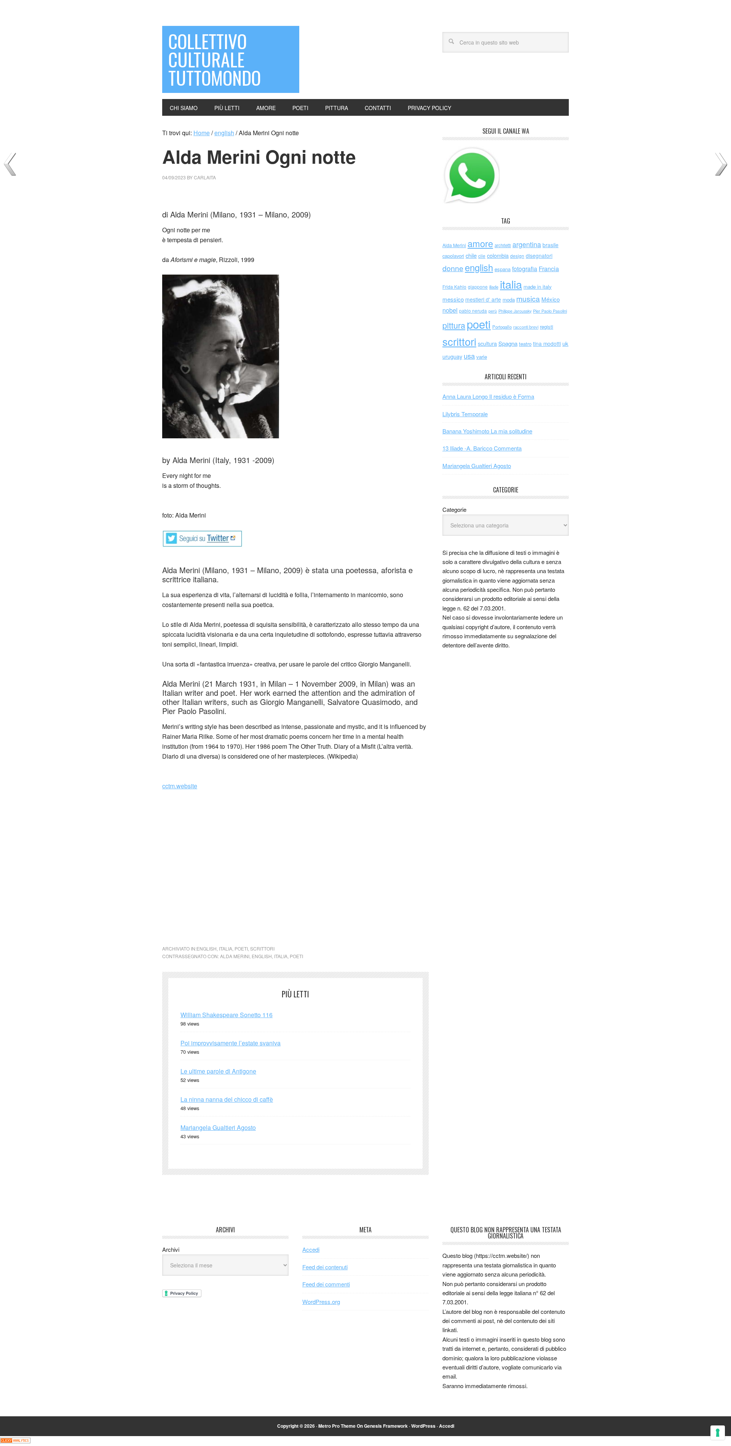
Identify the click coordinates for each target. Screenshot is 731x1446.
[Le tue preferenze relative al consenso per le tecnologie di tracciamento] (717, 1432)
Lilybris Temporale (465, 414)
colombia (498, 255)
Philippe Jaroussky (514, 311)
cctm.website (179, 785)
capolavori (453, 255)
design (517, 255)
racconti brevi (525, 327)
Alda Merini (234, 956)
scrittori (262, 948)
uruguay (452, 356)
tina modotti (547, 343)
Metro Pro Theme (337, 1425)
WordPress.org (321, 1301)
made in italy (538, 286)
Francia (549, 268)
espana (503, 269)
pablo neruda (473, 311)
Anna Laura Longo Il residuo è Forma (488, 396)
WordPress (423, 1425)
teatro (525, 343)
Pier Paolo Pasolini (550, 311)
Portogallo (502, 327)
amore (480, 243)
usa (469, 356)
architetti (503, 245)
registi (546, 326)
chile (471, 255)
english (206, 948)
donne (452, 268)
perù (492, 311)
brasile (551, 245)
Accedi (310, 1249)
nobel (450, 310)
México (550, 299)
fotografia (524, 268)
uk (565, 343)
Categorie (454, 509)
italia (225, 948)
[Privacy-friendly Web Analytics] (15, 1440)
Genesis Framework (386, 1425)
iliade (493, 287)
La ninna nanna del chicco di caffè (226, 1099)
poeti (241, 948)
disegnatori (539, 255)
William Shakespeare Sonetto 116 (226, 1014)
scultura (487, 343)
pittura (453, 325)
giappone (478, 286)
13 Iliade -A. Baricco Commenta (482, 448)
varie (481, 356)
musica (528, 298)
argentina (526, 244)
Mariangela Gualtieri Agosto (218, 1127)
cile (481, 255)
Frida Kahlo (454, 286)
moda (509, 299)
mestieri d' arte (483, 299)
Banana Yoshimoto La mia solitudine (487, 431)
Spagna (507, 343)
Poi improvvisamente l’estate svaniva (230, 1043)
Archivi (170, 1249)
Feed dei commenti (326, 1284)
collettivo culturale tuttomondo (214, 59)
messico (453, 299)
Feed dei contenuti (325, 1267)
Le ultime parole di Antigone (218, 1071)
